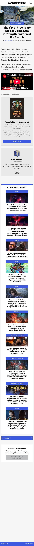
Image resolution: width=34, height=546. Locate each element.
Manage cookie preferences (17, 457)
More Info (17, 141)
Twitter (18, 173)
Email (16, 173)
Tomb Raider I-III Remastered (17, 122)
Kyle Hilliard (8, 40)
